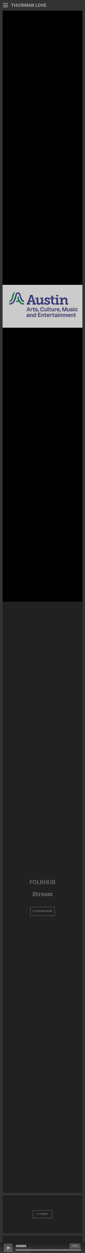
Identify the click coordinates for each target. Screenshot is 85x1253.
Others (42, 1214)
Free (75, 1245)
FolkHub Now (42, 911)
